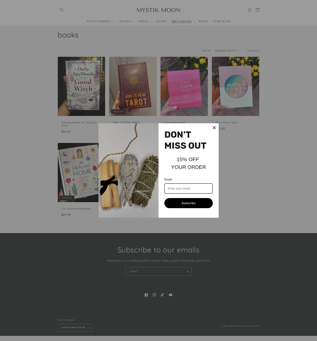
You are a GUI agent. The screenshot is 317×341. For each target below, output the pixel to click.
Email (168, 179)
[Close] (214, 127)
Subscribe (189, 203)
